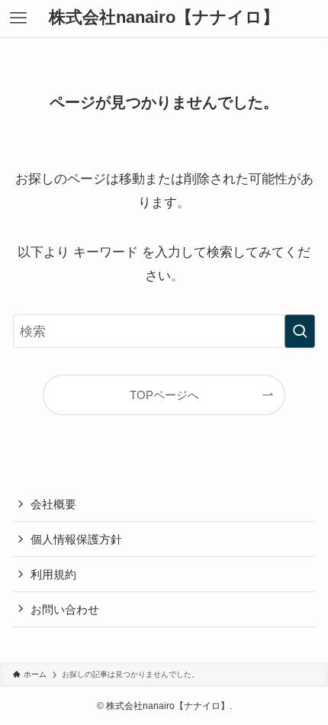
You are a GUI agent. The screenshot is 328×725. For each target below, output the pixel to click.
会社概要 (53, 504)
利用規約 (53, 574)
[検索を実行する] (300, 331)
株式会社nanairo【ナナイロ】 (164, 18)
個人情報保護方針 (76, 539)
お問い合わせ (65, 609)
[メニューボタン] (18, 18)
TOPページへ (164, 394)
